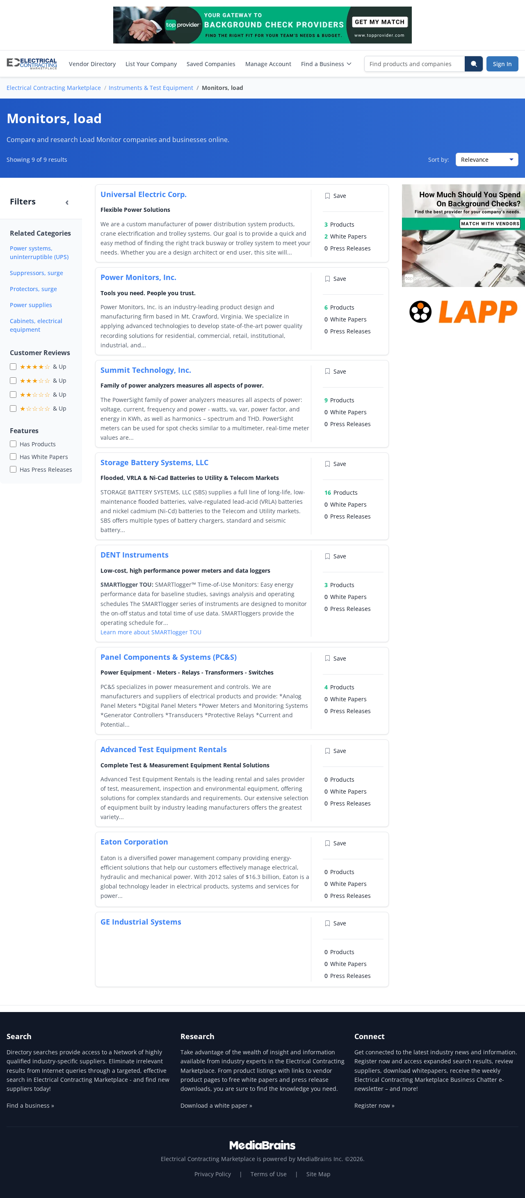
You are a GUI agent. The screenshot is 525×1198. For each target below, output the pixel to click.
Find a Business (322, 64)
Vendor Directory (92, 64)
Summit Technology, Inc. (145, 370)
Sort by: (438, 159)
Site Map (318, 1174)
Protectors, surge (33, 289)
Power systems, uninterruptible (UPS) (39, 252)
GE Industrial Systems (140, 922)
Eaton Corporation (134, 842)
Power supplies (31, 305)
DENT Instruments (134, 555)
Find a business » (30, 1105)
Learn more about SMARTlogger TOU (150, 632)
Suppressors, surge (36, 273)
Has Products (38, 444)
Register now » (374, 1105)
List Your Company (151, 64)
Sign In (502, 64)
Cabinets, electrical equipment (36, 325)
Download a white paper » (216, 1105)
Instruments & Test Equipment (151, 88)
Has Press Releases (46, 469)
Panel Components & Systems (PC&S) (168, 657)
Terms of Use (269, 1174)
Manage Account (268, 64)
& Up (43, 366)
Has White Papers (44, 457)
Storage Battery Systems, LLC (154, 462)
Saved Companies (211, 64)
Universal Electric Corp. (143, 194)
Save (339, 196)
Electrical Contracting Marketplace (54, 88)
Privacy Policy (212, 1174)
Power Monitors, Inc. (138, 277)
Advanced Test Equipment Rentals (163, 749)
